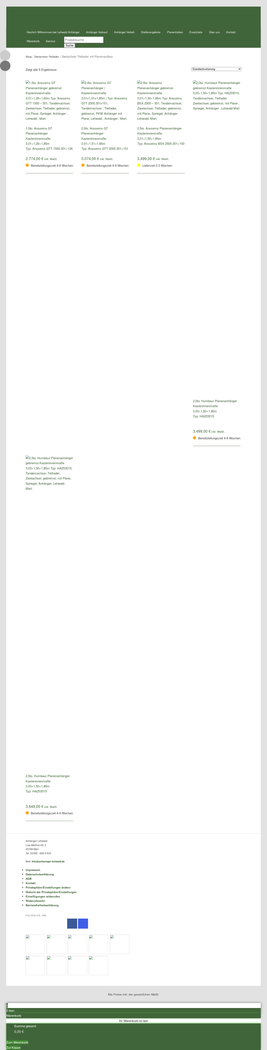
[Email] (5, 55)
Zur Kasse (13, 1047)
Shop (29, 56)
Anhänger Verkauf (96, 32)
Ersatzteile (195, 32)
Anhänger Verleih (124, 32)
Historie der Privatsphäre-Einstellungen (51, 892)
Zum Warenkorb (17, 1042)
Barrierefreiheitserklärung (42, 905)
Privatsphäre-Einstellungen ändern (48, 887)
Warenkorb (33, 41)
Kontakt (231, 32)
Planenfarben (175, 32)
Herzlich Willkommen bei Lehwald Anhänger (53, 32)
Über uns (214, 32)
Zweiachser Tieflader (46, 56)
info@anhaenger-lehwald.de (48, 861)
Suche (69, 45)
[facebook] (72, 924)
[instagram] (83, 924)
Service (50, 41)
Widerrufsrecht (35, 901)
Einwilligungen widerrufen (43, 896)
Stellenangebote (150, 32)
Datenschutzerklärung (40, 874)
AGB (28, 879)
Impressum (33, 870)
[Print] (5, 66)
